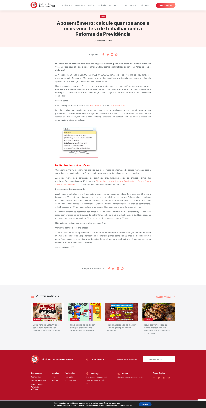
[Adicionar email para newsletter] (172, 359)
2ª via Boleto (70, 381)
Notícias (91, 5)
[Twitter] (160, 378)
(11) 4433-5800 (97, 359)
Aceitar (145, 404)
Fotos (54, 377)
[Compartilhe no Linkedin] (112, 54)
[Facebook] (155, 378)
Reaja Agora (95, 105)
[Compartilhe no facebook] (103, 54)
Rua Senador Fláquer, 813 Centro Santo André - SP (96, 380)
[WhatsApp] (165, 378)
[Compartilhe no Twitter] (107, 54)
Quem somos (36, 373)
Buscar (147, 5)
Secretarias (36, 377)
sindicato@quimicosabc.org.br (130, 377)
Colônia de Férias (38, 381)
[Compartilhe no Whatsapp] (116, 54)
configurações (126, 405)
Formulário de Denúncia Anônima (37, 386)
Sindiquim (102, 5)
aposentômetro (118, 105)
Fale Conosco (130, 5)
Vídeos (55, 381)
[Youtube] (168, 378)
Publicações (69, 373)
